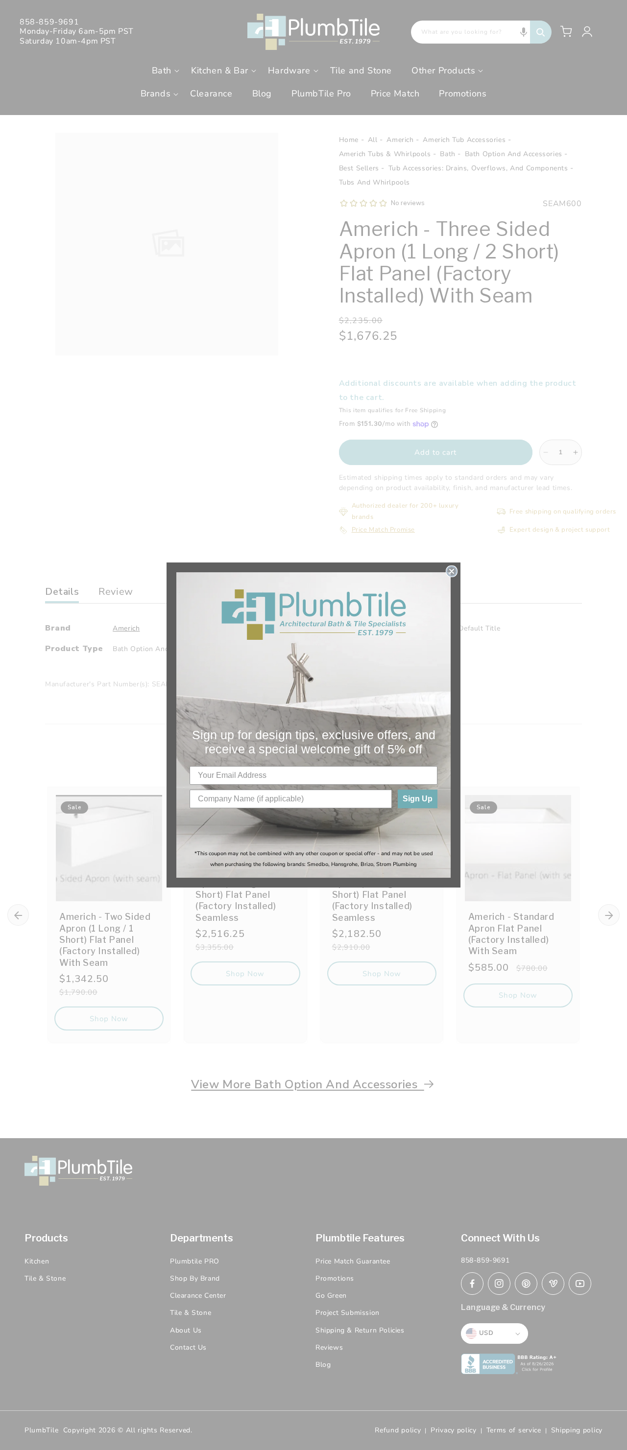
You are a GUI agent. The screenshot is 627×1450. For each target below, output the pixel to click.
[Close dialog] (452, 571)
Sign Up (418, 799)
